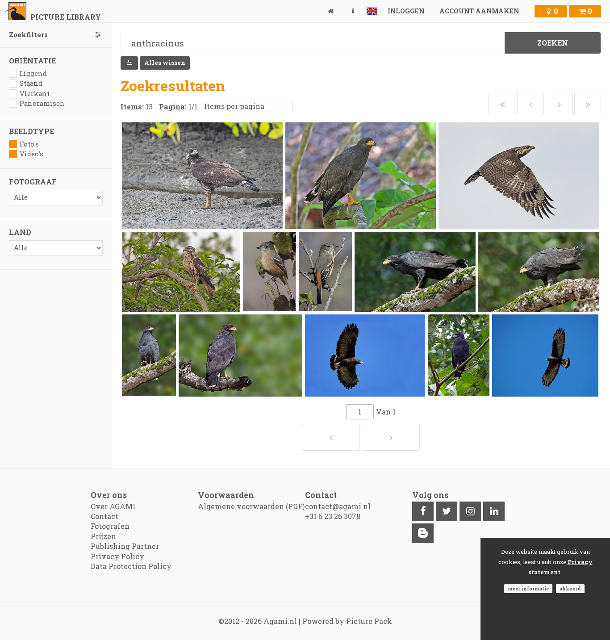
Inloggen (406, 11)
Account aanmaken (479, 11)
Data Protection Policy (131, 566)
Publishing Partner (125, 546)
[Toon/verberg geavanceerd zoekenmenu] (129, 63)
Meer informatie (528, 589)
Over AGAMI (113, 506)
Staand (31, 83)
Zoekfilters (28, 34)
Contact (104, 516)
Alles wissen (164, 63)
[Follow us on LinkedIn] (494, 511)
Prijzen (103, 536)
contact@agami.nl (338, 506)
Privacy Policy (117, 556)
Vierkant (35, 93)
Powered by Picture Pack (347, 621)
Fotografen (110, 526)
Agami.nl (280, 621)
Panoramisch (42, 103)
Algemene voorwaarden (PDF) (251, 506)
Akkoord (570, 589)
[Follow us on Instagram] (470, 511)
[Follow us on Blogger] (423, 533)
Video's (31, 154)
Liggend (33, 73)
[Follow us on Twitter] (446, 511)
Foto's (29, 144)
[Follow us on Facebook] (423, 511)
